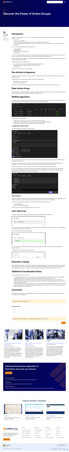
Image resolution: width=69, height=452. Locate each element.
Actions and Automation (26, 431)
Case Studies (47, 433)
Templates (37, 427)
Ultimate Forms (26, 37)
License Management (49, 437)
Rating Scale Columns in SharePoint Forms (55, 343)
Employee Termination (29, 415)
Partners (57, 429)
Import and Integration (26, 435)
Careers (57, 435)
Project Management (38, 429)
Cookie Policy (54, 448)
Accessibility (60, 448)
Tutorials (46, 435)
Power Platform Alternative (27, 437)
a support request (45, 318)
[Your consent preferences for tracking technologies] (2, 451)
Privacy (50, 448)
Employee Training (38, 437)
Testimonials (58, 431)
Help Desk (36, 433)
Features (23, 427)
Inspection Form (7, 415)
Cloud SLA (64, 448)
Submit (63, 322)
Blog (46, 431)
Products (5, 37)
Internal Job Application (51, 415)
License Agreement (59, 437)
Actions (16, 37)
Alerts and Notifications (26, 433)
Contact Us (58, 427)
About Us (58, 433)
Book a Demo (8, 372)
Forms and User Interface (26, 429)
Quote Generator (38, 431)
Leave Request (37, 435)
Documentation (48, 429)
